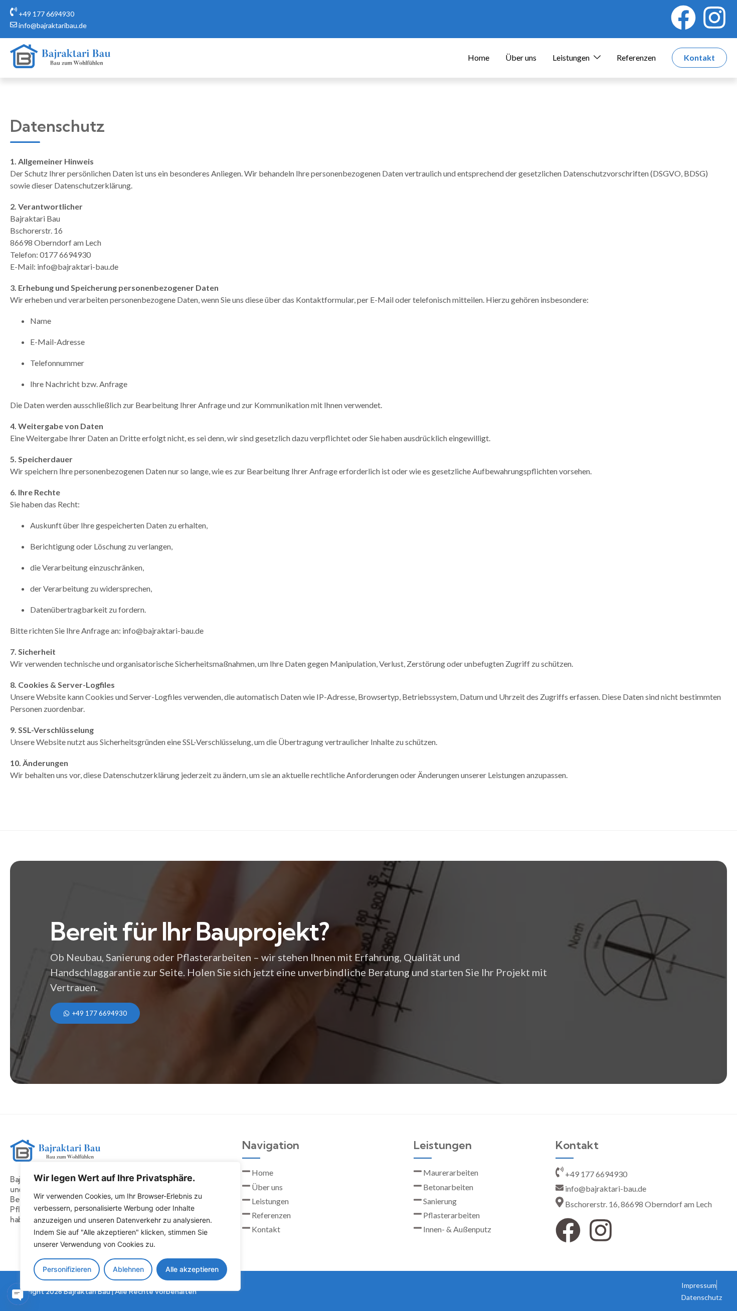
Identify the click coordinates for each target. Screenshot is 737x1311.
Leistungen (571, 57)
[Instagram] (714, 17)
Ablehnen (128, 1269)
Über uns (520, 57)
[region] (130, 1226)
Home (478, 57)
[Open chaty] (18, 1294)
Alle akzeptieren (192, 1269)
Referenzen (636, 57)
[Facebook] (683, 17)
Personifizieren (67, 1269)
